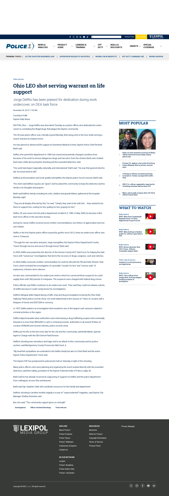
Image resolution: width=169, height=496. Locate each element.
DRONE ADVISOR (156, 57)
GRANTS (134, 46)
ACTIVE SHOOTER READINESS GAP (39, 57)
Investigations (20, 407)
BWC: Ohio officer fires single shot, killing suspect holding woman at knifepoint (130, 278)
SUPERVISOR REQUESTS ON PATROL (75, 57)
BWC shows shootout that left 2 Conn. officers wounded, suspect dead (129, 249)
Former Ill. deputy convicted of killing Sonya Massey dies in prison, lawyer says (138, 165)
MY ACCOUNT (141, 37)
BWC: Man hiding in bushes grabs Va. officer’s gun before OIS (131, 234)
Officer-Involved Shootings (40, 407)
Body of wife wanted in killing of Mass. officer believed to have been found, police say (139, 155)
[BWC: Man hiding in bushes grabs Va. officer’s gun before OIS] (150, 232)
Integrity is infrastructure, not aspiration (130, 263)
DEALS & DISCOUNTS (116, 46)
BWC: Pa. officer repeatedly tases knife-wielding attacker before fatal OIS (138, 185)
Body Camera (124, 214)
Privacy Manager (128, 426)
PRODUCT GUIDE (62, 46)
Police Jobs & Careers (127, 260)
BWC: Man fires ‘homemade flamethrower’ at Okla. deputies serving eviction (130, 219)
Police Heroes (18, 79)
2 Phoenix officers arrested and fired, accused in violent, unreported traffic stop (137, 176)
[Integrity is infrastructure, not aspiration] (150, 262)
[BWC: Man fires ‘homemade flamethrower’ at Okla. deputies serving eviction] (150, 216)
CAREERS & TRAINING (81, 46)
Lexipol (28, 486)
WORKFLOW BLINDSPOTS (106, 57)
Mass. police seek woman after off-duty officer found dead (138, 194)
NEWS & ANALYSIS (43, 46)
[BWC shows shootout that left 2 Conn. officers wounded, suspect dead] (150, 247)
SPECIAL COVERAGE (148, 46)
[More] (54, 46)
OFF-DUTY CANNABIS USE (133, 57)
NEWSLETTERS (129, 37)
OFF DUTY (100, 46)
